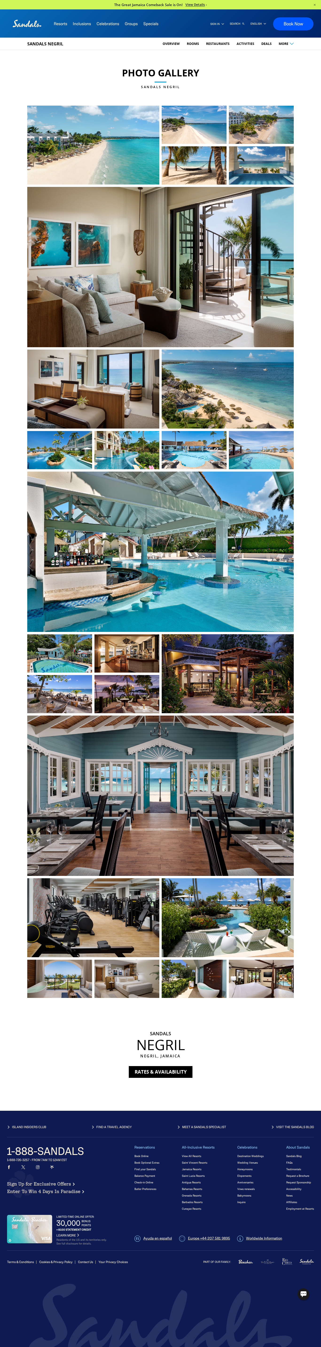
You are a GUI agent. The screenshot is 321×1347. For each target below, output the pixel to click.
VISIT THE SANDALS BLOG (295, 1127)
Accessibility (293, 1189)
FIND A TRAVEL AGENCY (114, 1127)
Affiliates (291, 1202)
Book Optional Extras (146, 1162)
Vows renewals (246, 1189)
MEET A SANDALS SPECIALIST (204, 1127)
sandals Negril (45, 44)
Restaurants (218, 43)
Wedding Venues (247, 1162)
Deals (266, 43)
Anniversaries (245, 1182)
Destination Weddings (250, 1156)
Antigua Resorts (191, 1182)
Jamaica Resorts (191, 1169)
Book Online (141, 1156)
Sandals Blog (294, 1156)
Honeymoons (245, 1169)
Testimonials (293, 1169)
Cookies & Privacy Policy (56, 1262)
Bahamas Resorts (192, 1189)
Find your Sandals (145, 1169)
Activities (245, 43)
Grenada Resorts (191, 1195)
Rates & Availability (161, 1072)
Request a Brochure (297, 1176)
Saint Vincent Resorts (194, 1162)
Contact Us (85, 1262)
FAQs (289, 1162)
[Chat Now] (303, 1294)
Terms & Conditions (20, 1262)
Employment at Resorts (300, 1208)
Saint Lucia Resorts (193, 1176)
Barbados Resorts (192, 1202)
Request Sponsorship (298, 1182)
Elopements (244, 1176)
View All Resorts (191, 1156)
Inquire (241, 1202)
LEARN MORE (66, 1235)
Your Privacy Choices (113, 1262)
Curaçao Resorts (191, 1208)
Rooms (193, 43)
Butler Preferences (145, 1189)
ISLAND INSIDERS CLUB (29, 1127)
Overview (171, 43)
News (289, 1195)
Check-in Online (143, 1182)
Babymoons (244, 1195)
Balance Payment (144, 1176)
